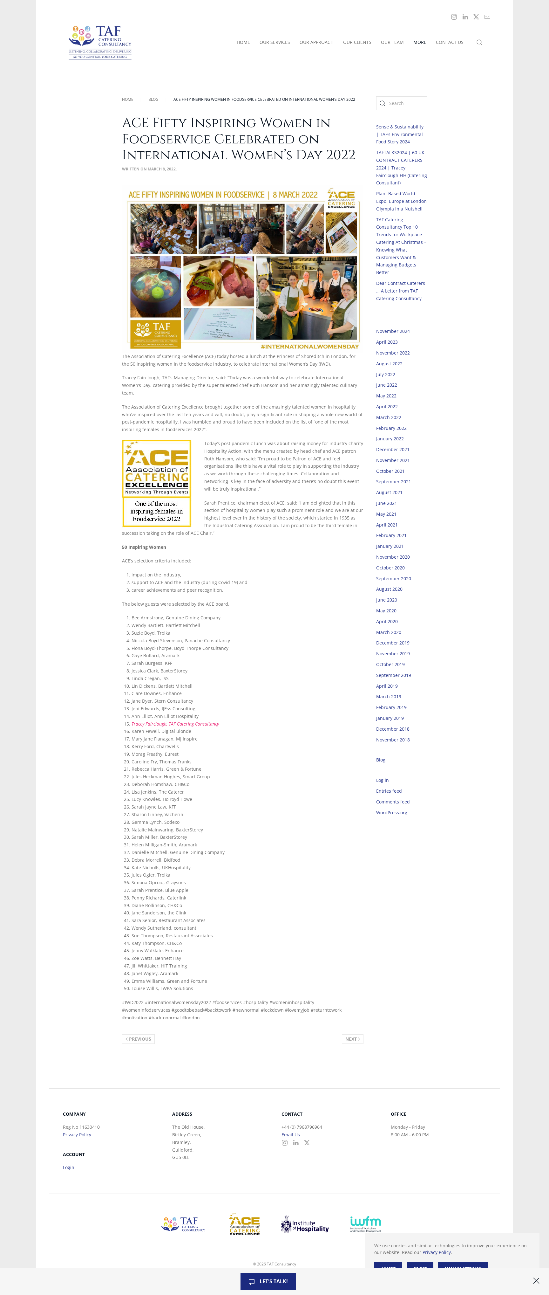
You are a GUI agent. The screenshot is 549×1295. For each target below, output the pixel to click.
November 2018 (393, 740)
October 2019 (390, 664)
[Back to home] (101, 42)
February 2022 (391, 428)
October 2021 (390, 471)
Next (351, 1039)
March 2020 (388, 632)
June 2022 (386, 385)
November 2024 (393, 331)
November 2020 (393, 557)
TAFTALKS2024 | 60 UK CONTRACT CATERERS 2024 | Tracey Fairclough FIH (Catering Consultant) (401, 167)
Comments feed (393, 802)
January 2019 (390, 718)
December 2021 (393, 449)
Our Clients (357, 42)
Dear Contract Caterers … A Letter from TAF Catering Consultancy (400, 290)
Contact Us (450, 42)
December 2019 (393, 643)
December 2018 (393, 729)
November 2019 (393, 654)
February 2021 (391, 535)
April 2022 (387, 406)
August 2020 (389, 589)
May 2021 (386, 514)
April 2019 (387, 686)
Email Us (290, 1135)
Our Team (392, 42)
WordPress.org (391, 812)
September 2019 (393, 675)
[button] (479, 42)
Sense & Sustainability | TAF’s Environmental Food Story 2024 (400, 134)
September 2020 (393, 578)
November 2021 (393, 460)
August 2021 (389, 492)
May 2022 (386, 396)
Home (243, 42)
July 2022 (385, 374)
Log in (382, 780)
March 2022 (388, 417)
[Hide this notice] (536, 1280)
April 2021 (387, 525)
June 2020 (386, 600)
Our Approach (317, 42)
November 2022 (393, 353)
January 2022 (390, 439)
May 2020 (386, 611)
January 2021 (390, 546)
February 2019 (391, 707)
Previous (140, 1039)
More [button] (419, 42)
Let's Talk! (273, 1281)
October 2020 (390, 568)
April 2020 (387, 621)
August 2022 (389, 364)
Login (68, 1167)
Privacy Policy (77, 1135)
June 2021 (386, 503)
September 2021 (393, 482)
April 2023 (387, 342)
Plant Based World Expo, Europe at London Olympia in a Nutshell (401, 201)
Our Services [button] (275, 42)
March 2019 (388, 696)
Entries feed (389, 791)
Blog (380, 760)
